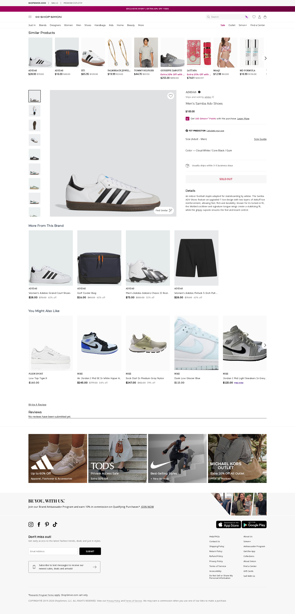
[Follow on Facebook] (39, 526)
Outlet (231, 25)
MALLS (54, 3)
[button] (205, 130)
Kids (111, 25)
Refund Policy (216, 556)
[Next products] (265, 345)
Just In (32, 25)
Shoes (88, 25)
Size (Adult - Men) (226, 139)
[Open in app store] (229, 527)
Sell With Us (249, 576)
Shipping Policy (216, 546)
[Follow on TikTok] (55, 526)
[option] (113, 153)
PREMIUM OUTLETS (73, 3)
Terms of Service (217, 566)
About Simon (250, 561)
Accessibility (215, 571)
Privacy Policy (216, 561)
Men (78, 25)
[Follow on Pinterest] (47, 526)
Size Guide (260, 139)
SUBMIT (90, 551)
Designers (55, 25)
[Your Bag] (265, 17)
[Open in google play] (254, 527)
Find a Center (257, 25)
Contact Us (214, 541)
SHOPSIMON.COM (37, 3)
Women (68, 25)
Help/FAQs (214, 536)
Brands (42, 25)
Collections (249, 556)
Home (120, 25)
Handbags (100, 25)
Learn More (243, 118)
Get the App (249, 551)
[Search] (228, 17)
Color (209, 150)
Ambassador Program (254, 546)
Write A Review (37, 404)
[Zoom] (113, 152)
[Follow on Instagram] (31, 526)
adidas (191, 92)
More (141, 25)
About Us (248, 536)
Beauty (131, 25)
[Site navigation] (29, 17)
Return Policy (215, 551)
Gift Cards (249, 571)
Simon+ (243, 25)
